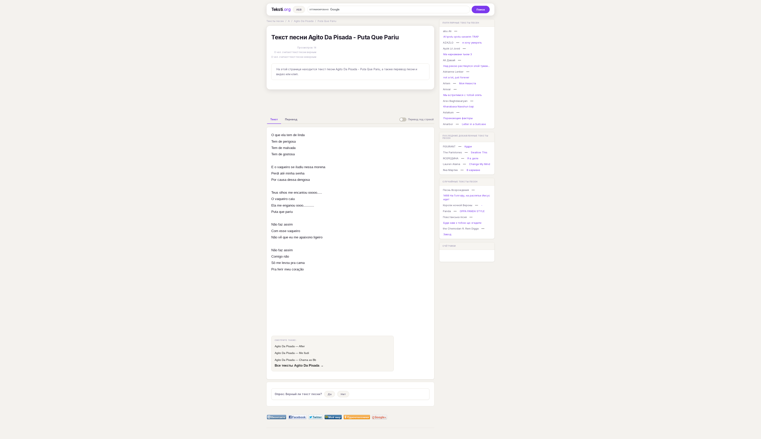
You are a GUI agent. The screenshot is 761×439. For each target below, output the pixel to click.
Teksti (281, 9)
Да (330, 394)
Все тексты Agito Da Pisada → (299, 365)
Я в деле (472, 158)
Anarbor (448, 124)
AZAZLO (448, 42)
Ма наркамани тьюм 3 (457, 54)
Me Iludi (304, 353)
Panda (447, 211)
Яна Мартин (450, 170)
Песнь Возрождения (456, 190)
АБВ (299, 9)
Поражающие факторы (458, 118)
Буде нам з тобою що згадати (462, 222)
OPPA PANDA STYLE (472, 211)
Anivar (447, 89)
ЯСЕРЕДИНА (450, 158)
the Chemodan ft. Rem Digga (461, 228)
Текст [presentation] (274, 119)
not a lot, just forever (456, 77)
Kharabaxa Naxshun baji (458, 106)
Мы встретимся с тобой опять (462, 95)
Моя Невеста (467, 83)
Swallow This (479, 152)
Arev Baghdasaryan (455, 100)
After (302, 346)
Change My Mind (479, 164)
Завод (447, 234)
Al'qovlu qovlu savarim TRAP (461, 36)
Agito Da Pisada (304, 21)
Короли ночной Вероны (457, 205)
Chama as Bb (307, 359)
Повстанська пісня (455, 217)
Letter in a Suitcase (474, 124)
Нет (343, 394)
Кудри (468, 146)
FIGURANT (449, 146)
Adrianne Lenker (453, 71)
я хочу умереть (472, 42)
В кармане (473, 170)
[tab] (274, 119)
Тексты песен (275, 21)
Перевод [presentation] (291, 119)
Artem (446, 83)
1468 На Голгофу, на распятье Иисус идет (466, 197)
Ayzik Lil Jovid (451, 48)
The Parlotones (452, 152)
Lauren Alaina (451, 164)
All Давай (449, 60)
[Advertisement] (350, 102)
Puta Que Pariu (327, 21)
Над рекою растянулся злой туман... (466, 65)
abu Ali (447, 31)
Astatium (448, 112)
